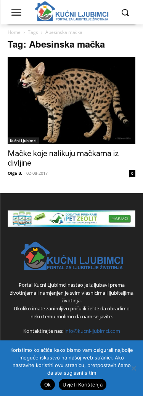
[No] (133, 368)
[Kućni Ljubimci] (71, 255)
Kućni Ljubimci (23, 140)
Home (14, 32)
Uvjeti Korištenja (83, 385)
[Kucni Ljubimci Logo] (71, 12)
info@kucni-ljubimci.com (92, 330)
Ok (47, 385)
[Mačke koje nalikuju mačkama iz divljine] (71, 100)
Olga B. (15, 173)
